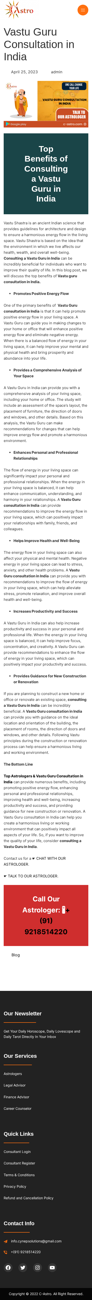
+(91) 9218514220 (47, 921)
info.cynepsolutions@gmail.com (36, 1241)
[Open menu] (83, 10)
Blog (16, 954)
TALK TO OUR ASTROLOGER (32, 876)
